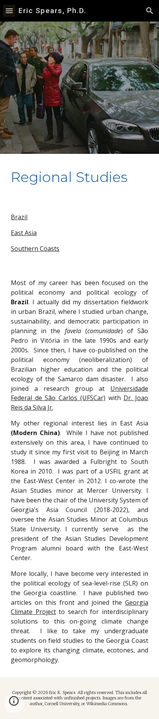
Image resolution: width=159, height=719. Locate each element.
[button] (9, 10)
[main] (79, 177)
